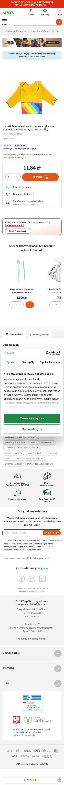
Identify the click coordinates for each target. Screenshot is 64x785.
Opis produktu (16, 334)
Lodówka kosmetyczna (29, 448)
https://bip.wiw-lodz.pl (25, 735)
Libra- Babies (9, 139)
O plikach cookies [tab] (50, 362)
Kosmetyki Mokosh (34, 459)
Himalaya (9, 448)
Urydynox (52, 453)
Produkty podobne (41, 335)
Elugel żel (9, 437)
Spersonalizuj (30, 429)
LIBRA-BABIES (20, 145)
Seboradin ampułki (13, 464)
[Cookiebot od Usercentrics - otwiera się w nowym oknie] (46, 353)
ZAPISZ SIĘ (49, 533)
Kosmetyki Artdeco (13, 453)
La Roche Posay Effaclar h (42, 442)
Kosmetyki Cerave (13, 459)
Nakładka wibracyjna (15, 442)
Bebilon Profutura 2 (28, 437)
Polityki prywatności (38, 558)
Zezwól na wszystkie (32, 418)
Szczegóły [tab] (28, 362)
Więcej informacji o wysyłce (25, 204)
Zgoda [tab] (10, 362)
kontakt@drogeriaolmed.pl (32, 639)
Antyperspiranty (35, 453)
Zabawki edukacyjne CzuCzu (40, 464)
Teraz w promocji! (18, 231)
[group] (32, 4)
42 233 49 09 (32, 624)
